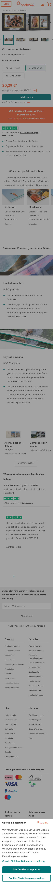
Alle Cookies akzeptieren (26, 869)
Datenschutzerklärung (33, 861)
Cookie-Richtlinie (11, 861)
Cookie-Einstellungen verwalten (26, 878)
